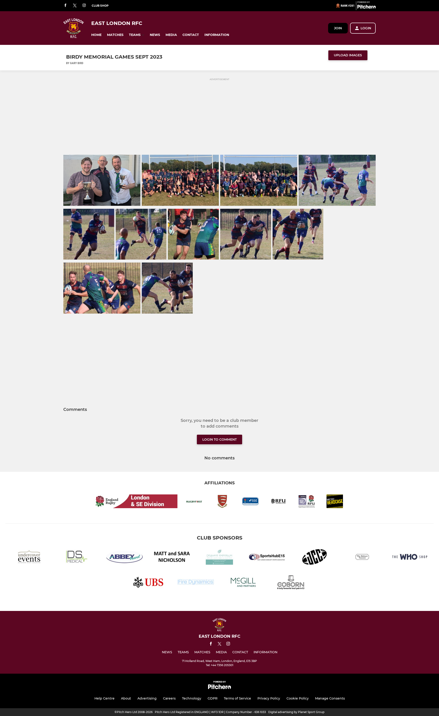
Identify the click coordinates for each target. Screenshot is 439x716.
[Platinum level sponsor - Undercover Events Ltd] (29, 557)
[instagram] (84, 5)
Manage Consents (330, 698)
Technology (191, 698)
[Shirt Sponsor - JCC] (314, 557)
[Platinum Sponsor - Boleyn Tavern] (362, 557)
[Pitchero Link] (366, 7)
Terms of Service (237, 698)
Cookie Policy (297, 698)
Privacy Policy (268, 698)
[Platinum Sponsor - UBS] (148, 583)
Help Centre (104, 698)
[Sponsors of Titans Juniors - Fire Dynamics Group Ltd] (195, 583)
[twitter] (75, 5)
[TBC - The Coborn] (291, 583)
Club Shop (100, 5)
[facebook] (65, 5)
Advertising (147, 698)
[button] (96, 34)
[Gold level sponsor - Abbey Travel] (124, 557)
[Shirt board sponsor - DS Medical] (77, 557)
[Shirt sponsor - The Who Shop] (409, 557)
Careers (169, 698)
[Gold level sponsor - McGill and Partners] (243, 583)
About (126, 698)
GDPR (212, 698)
